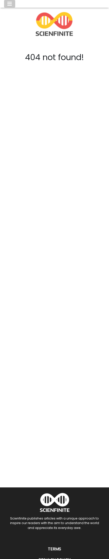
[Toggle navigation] (9, 4)
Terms (54, 549)
